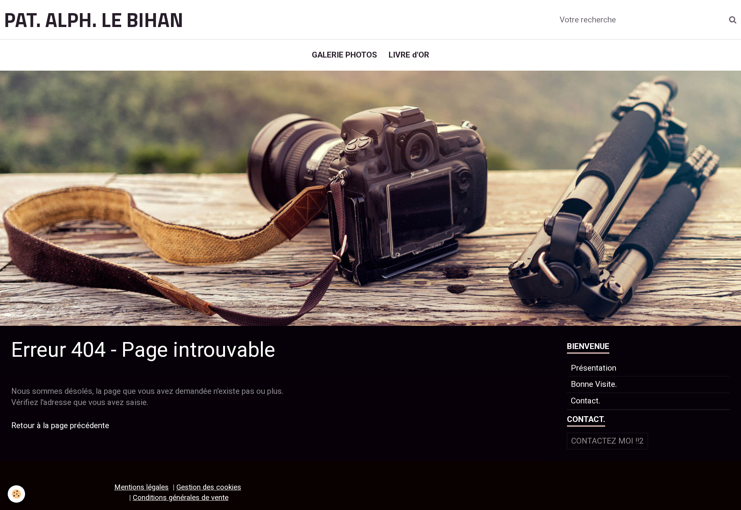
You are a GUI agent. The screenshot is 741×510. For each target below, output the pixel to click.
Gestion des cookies (208, 487)
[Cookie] (16, 494)
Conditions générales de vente (180, 497)
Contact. (586, 400)
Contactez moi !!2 (607, 441)
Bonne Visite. (594, 384)
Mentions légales (141, 487)
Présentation (593, 368)
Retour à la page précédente (60, 425)
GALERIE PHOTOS (344, 54)
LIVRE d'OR (409, 54)
